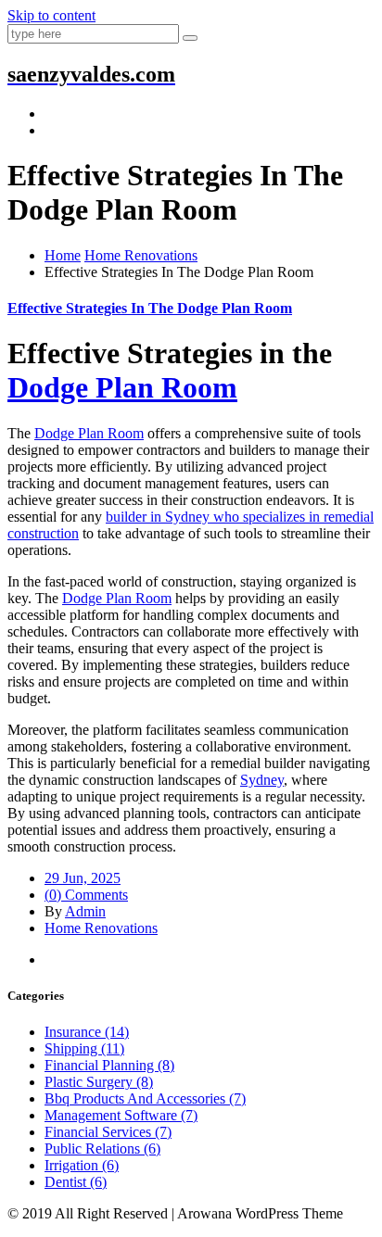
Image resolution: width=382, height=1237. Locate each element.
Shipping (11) (84, 1048)
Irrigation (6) (82, 1165)
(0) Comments (86, 895)
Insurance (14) (87, 1032)
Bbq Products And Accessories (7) (145, 1098)
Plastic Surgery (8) (99, 1082)
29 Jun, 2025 (83, 878)
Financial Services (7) (108, 1132)
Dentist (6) (76, 1182)
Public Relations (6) (102, 1148)
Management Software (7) (121, 1115)
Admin (85, 911)
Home (63, 255)
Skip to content (51, 15)
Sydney (262, 780)
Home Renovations (140, 255)
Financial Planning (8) (109, 1065)
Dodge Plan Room (122, 387)
